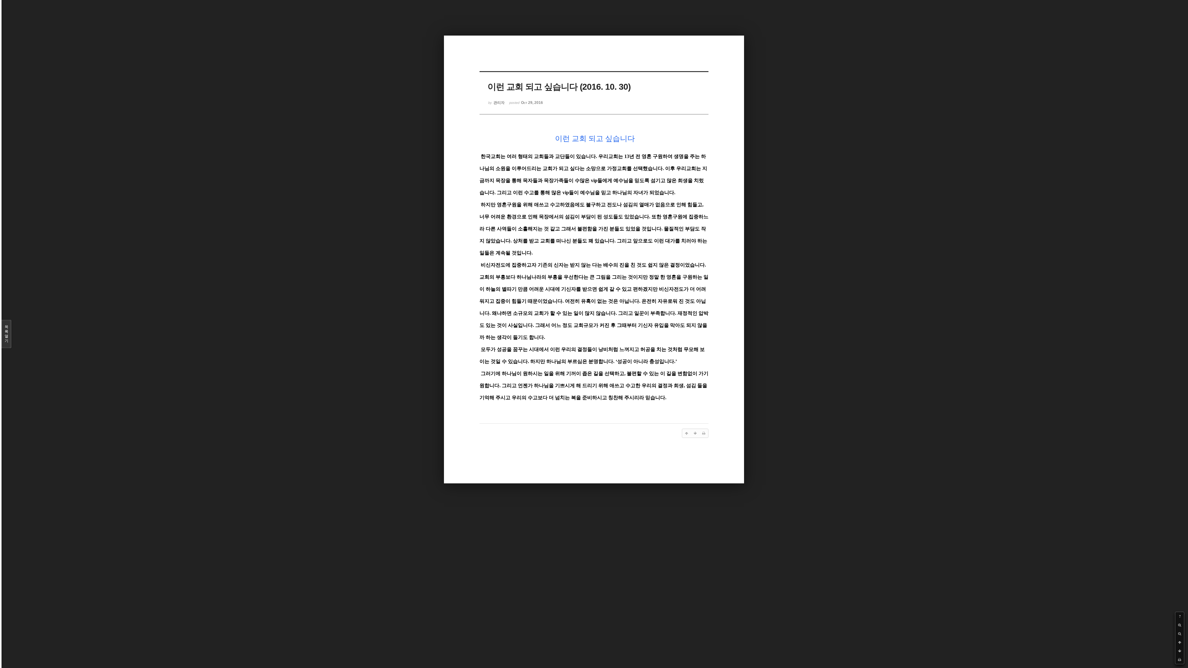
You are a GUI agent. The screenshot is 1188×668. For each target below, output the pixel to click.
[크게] (1179, 625)
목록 (6, 334)
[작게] (1179, 633)
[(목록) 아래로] (1179, 651)
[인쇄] (1179, 659)
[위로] (1179, 642)
